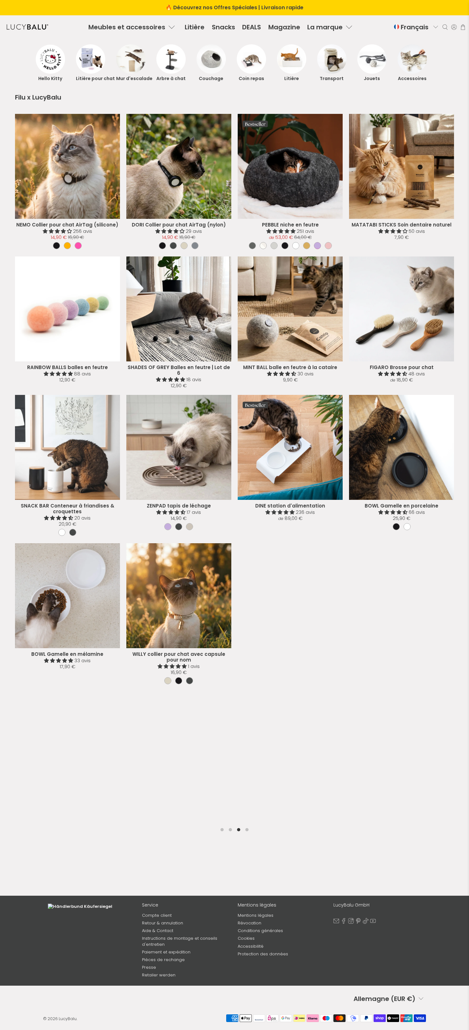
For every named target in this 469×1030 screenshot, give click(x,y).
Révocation (249, 923)
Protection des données (263, 954)
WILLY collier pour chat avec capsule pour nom (178, 657)
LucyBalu (68, 1018)
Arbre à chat (171, 78)
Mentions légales (255, 915)
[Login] (454, 27)
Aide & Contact (157, 931)
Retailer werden (158, 975)
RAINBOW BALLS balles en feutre (67, 367)
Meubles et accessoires (126, 27)
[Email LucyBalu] (336, 922)
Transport (332, 78)
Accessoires (412, 78)
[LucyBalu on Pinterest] (358, 922)
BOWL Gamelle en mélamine (67, 654)
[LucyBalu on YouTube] (373, 922)
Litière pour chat (90, 78)
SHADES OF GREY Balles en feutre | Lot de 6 (179, 370)
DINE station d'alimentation (290, 505)
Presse (149, 967)
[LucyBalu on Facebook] (343, 922)
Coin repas (251, 78)
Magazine (284, 27)
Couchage (211, 78)
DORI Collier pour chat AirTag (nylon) (179, 224)
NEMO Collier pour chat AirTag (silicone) (67, 224)
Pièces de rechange (163, 960)
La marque (325, 27)
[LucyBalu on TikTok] (365, 922)
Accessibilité (251, 946)
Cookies (246, 938)
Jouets (372, 78)
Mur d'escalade (130, 78)
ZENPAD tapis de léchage (179, 505)
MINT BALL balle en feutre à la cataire (290, 367)
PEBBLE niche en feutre (290, 224)
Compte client (157, 915)
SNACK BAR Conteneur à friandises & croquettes (67, 508)
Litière (195, 27)
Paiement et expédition (166, 952)
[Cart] (463, 27)
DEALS (251, 27)
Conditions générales (260, 931)
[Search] (445, 27)
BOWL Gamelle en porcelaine (401, 505)
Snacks (223, 27)
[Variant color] (56, 245)
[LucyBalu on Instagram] (351, 922)
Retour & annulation (162, 923)
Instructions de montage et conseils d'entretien (179, 941)
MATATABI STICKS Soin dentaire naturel (401, 224)
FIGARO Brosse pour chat (402, 367)
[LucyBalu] (27, 27)
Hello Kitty (50, 78)
